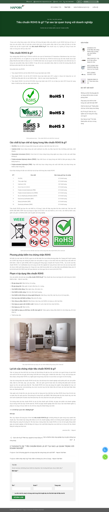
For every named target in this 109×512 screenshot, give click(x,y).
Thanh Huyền (65, 28)
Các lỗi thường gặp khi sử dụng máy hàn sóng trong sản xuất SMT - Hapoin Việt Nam (41, 452)
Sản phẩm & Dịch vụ (81, 7)
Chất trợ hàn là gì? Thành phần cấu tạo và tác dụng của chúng (90, 107)
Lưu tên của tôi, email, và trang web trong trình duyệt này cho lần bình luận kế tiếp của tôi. (40, 493)
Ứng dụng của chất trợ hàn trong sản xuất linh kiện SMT (89, 102)
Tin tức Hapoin (57, 19)
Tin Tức (49, 19)
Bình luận (15, 471)
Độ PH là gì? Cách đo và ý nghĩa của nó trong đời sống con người (89, 114)
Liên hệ (95, 7)
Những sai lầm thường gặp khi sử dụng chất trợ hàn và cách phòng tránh (90, 95)
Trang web (58, 485)
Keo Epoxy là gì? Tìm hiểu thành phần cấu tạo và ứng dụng (88, 121)
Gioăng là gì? (29, 410)
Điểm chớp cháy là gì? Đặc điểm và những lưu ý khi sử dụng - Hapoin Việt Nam (39, 458)
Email (35, 485)
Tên (13, 485)
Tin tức (67, 7)
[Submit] (97, 2)
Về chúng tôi (56, 7)
